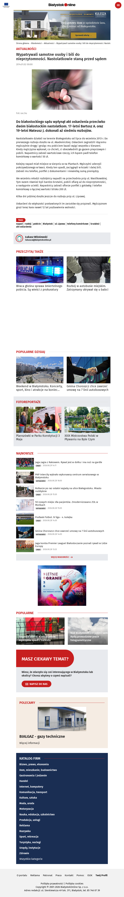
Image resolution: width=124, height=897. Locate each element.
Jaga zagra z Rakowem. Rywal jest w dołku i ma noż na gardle (68, 462)
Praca (59, 875)
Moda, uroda (26, 803)
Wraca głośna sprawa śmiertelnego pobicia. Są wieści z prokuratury (39, 287)
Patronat (47, 875)
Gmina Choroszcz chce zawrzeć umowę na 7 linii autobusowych (87, 388)
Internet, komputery (31, 786)
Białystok (48, 224)
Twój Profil (101, 875)
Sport (38, 466)
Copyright (41, 887)
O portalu (22, 875)
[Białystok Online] (62, 5)
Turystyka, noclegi (30, 842)
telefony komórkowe (77, 224)
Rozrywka (25, 831)
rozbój (28, 224)
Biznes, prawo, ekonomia (34, 764)
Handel (23, 781)
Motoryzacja (26, 808)
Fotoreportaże (28, 402)
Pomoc (80, 875)
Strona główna (22, 43)
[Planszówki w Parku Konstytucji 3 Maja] (38, 420)
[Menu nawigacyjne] (118, 5)
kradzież (95, 224)
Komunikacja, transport (33, 792)
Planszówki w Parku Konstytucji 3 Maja (38, 437)
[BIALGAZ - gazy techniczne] (62, 719)
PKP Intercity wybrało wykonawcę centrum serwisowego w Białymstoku (67, 476)
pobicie (37, 224)
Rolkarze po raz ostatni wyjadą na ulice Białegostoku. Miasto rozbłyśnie (68, 490)
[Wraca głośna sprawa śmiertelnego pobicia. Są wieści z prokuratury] (39, 269)
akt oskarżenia (23, 227)
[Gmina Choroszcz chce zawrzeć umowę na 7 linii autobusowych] (90, 370)
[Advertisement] (62, 320)
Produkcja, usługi (29, 819)
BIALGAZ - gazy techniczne (42, 736)
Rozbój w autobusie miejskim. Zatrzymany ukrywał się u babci (87, 287)
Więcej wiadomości (60, 557)
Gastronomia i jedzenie (33, 775)
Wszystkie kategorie (30, 858)
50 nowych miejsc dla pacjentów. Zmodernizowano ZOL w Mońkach (66, 503)
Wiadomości (36, 43)
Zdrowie (24, 853)
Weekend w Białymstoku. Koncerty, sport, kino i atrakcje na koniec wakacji (39, 388)
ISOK (89, 875)
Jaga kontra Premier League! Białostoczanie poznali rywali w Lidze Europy (71, 545)
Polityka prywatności (52, 883)
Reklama (24, 825)
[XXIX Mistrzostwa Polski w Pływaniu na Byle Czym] (87, 420)
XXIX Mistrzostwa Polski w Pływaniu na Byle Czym (81, 437)
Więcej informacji (29, 743)
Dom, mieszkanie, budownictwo (38, 770)
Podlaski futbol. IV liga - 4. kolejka (53, 517)
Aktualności (49, 43)
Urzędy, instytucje (29, 847)
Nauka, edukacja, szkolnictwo (37, 814)
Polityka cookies (74, 883)
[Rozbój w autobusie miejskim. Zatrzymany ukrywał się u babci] (90, 269)
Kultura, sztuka (28, 797)
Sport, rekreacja (28, 836)
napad (19, 224)
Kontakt (69, 875)
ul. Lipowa (60, 224)
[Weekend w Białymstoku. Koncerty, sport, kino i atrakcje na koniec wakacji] (39, 370)
